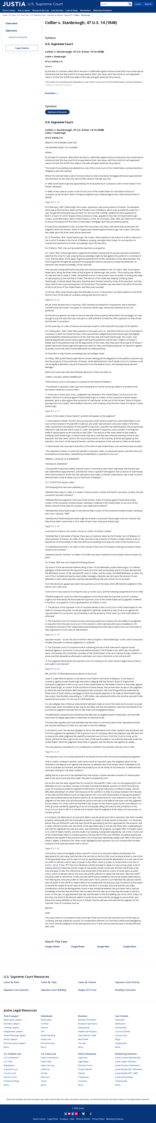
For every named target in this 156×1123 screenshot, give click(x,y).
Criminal (44, 1023)
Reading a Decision (125, 989)
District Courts (10, 1077)
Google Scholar (52, 946)
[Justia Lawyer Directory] (90, 1113)
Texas (43, 1081)
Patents (81, 1073)
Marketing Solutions (102, 10)
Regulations (9, 1065)
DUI (42, 1031)
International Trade (87, 1035)
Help (72, 1119)
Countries (82, 1081)
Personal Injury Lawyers (15, 1043)
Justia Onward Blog (124, 1077)
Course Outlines (122, 1031)
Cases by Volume (87, 982)
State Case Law (48, 1065)
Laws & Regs (72, 10)
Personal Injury (48, 1043)
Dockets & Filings (11, 1081)
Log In (138, 4)
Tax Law (82, 1043)
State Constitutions (49, 1057)
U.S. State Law (48, 1053)
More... (7, 1047)
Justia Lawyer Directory (125, 1061)
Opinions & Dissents (57, 112)
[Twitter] (86, 1113)
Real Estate (83, 1039)
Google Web (103, 946)
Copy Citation (22, 48)
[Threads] (79, 1113)
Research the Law (40, 10)
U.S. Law (12, 15)
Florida (44, 1073)
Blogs (117, 1039)
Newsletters (85, 10)
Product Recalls (85, 1069)
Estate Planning (48, 1035)
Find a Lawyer (8, 10)
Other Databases (87, 1053)
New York (45, 1077)
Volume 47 (68, 15)
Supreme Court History (127, 982)
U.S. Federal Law (12, 1053)
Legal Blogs (83, 1061)
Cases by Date (11, 982)
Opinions (11, 30)
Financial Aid (120, 1027)
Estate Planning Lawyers (15, 1035)
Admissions (120, 1023)
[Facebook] (72, 1113)
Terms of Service (83, 1119)
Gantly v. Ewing (51, 865)
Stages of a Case (87, 989)
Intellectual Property (87, 1031)
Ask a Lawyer (24, 10)
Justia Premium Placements (127, 1065)
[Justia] (14, 4)
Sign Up (148, 4)
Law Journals (121, 1035)
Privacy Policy (98, 1119)
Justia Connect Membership (128, 1057)
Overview (11, 23)
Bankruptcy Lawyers (13, 1019)
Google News (129, 946)
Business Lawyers (12, 1023)
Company (64, 1119)
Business (82, 1016)
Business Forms (85, 1065)
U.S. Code (8, 1061)
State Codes (46, 1061)
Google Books (78, 946)
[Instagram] (76, 1113)
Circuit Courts (10, 1073)
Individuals (46, 1016)
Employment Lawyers (13, 1031)
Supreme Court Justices (16, 989)
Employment (83, 1027)
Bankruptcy (46, 1019)
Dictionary (120, 1019)
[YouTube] (69, 1113)
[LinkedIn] (65, 1113)
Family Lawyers (10, 1039)
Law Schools (57, 10)
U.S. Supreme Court (38, 15)
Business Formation (87, 1019)
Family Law (46, 1039)
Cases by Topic (49, 982)
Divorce (44, 1027)
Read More (50, 93)
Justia (4, 15)
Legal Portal (52, 1119)
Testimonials (121, 1081)
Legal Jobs (83, 1057)
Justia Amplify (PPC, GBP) (126, 1073)
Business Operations (87, 1023)
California (45, 1069)
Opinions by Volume (55, 15)
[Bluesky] (83, 1113)
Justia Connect (39, 1119)
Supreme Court (11, 1069)
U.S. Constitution (11, 1057)
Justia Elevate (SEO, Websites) (128, 1069)
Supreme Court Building (53, 989)
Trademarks (83, 1077)
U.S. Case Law (23, 15)
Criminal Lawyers (11, 1027)
